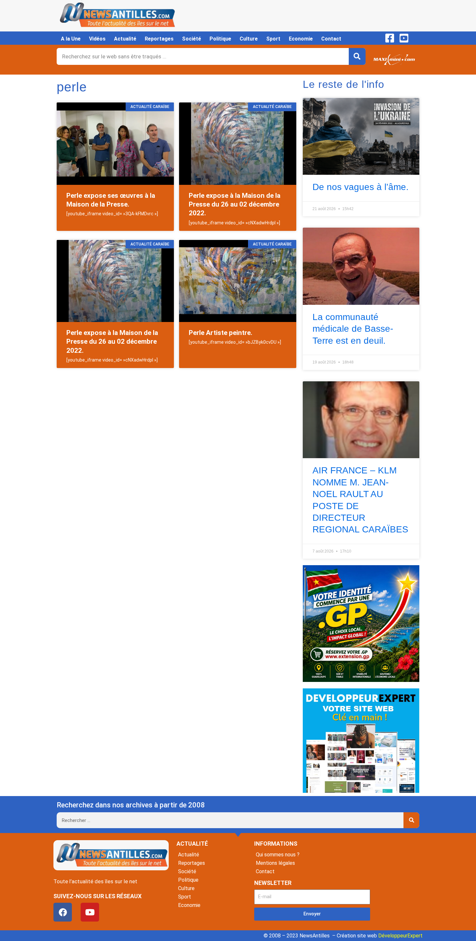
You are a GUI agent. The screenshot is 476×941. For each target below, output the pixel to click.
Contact (331, 39)
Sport (273, 39)
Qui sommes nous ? (278, 855)
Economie (301, 39)
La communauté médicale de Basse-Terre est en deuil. (352, 329)
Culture (249, 39)
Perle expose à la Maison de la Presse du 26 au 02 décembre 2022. (234, 204)
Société (191, 39)
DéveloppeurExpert (400, 936)
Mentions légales (275, 863)
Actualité (125, 39)
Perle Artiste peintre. (220, 333)
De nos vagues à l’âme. (360, 187)
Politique (220, 39)
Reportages (159, 39)
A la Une (71, 39)
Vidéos (97, 39)
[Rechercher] (357, 56)
